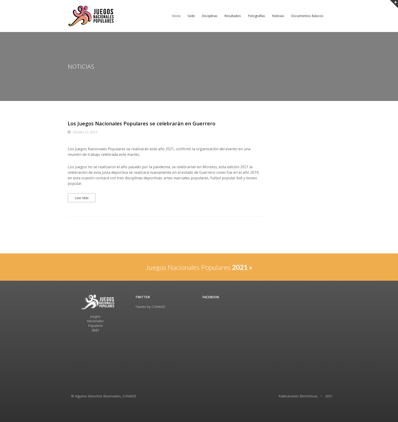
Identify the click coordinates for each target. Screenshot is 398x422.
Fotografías (256, 16)
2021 (329, 396)
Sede (191, 16)
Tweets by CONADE (150, 306)
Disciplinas (209, 16)
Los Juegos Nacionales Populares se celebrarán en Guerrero (141, 123)
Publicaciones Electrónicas (298, 396)
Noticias (278, 16)
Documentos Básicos (307, 16)
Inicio (176, 16)
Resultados (232, 16)
